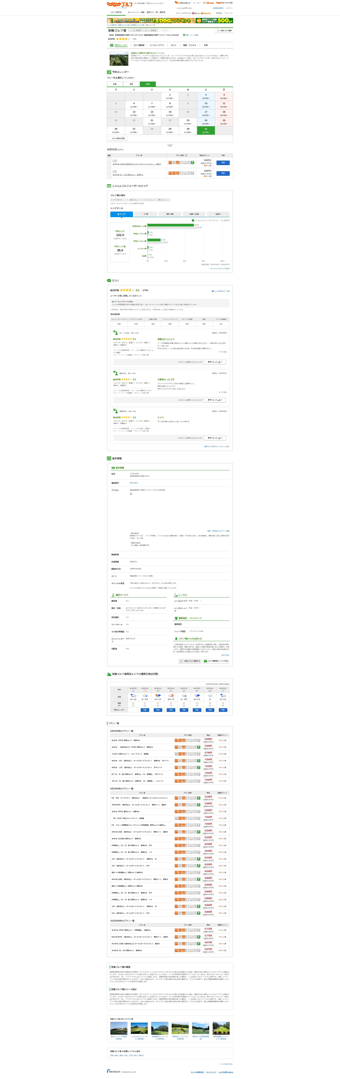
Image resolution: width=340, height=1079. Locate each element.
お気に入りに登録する (192, 661)
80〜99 (170, 214)
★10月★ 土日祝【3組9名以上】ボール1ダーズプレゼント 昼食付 (137, 164)
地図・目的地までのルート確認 (218, 531)
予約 (223, 162)
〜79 (146, 214)
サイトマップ (211, 1072)
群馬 (121, 1055)
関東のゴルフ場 (123, 25)
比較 (109, 155)
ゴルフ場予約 (116, 12)
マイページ (229, 13)
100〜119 (194, 214)
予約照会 (219, 13)
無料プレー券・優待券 (156, 12)
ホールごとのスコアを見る (220, 268)
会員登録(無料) (218, 8)
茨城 (111, 1055)
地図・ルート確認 (191, 35)
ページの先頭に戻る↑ (226, 1064)
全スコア (121, 214)
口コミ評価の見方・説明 (222, 291)
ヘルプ (198, 3)
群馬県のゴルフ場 (137, 25)
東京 (135, 1055)
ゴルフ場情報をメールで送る (218, 661)
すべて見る (223, 352)
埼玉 (126, 1055)
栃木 (116, 1055)
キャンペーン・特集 (136, 12)
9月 (131, 84)
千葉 (131, 1055)
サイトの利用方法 (197, 1072)
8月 (115, 84)
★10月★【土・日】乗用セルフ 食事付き (128, 175)
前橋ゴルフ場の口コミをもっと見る (217, 446)
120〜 (218, 214)
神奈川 (141, 1055)
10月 (148, 84)
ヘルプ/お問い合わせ (225, 1072)
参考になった (215, 362)
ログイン (229, 8)
